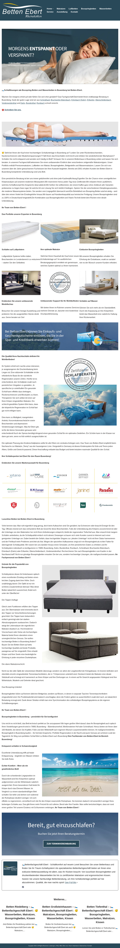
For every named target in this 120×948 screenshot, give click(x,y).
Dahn (23, 103)
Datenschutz (83, 945)
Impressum (76, 945)
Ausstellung (62, 12)
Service (50, 12)
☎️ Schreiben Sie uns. (11, 110)
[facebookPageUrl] (23, 887)
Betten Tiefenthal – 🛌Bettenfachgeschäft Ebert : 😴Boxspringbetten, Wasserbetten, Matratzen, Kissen (100, 914)
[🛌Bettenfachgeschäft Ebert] (22, 10)
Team (70, 945)
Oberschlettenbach (103, 100)
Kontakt (74, 12)
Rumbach (41, 103)
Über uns (65, 945)
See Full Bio (70, 882)
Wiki (61, 945)
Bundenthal (31, 103)
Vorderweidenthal (9, 103)
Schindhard (45, 100)
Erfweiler (90, 100)
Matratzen (61, 9)
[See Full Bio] (77, 882)
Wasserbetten (105, 9)
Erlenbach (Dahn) (78, 100)
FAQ (57, 945)
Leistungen (52, 945)
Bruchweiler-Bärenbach (60, 100)
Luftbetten (73, 9)
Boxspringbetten (88, 9)
